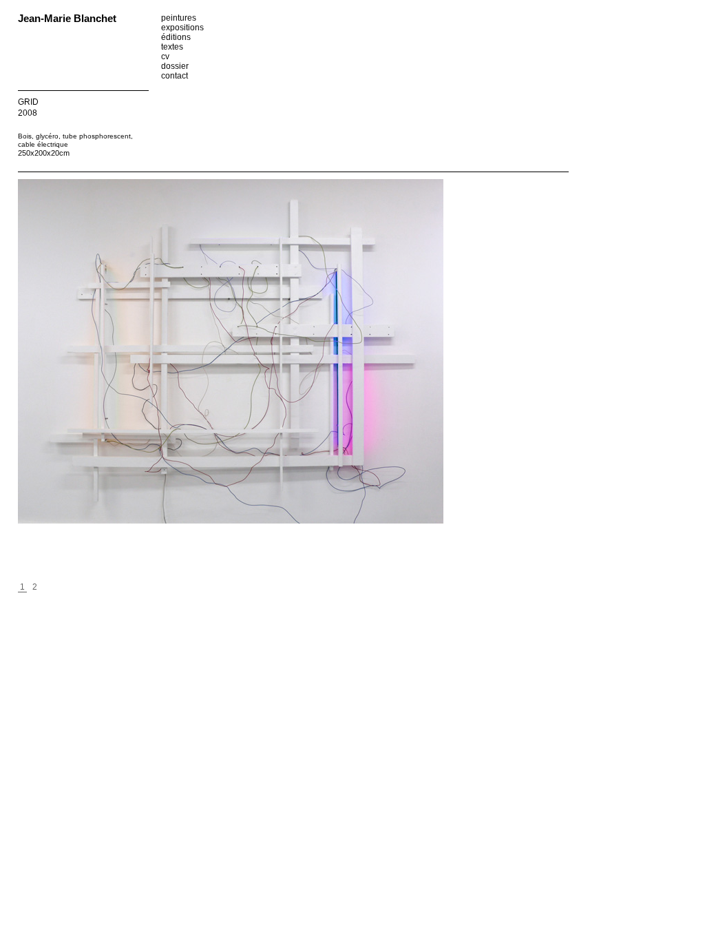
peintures (178, 18)
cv (165, 56)
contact (174, 76)
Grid (28, 102)
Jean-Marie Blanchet (67, 18)
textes (172, 47)
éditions (176, 37)
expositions (182, 27)
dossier (175, 66)
